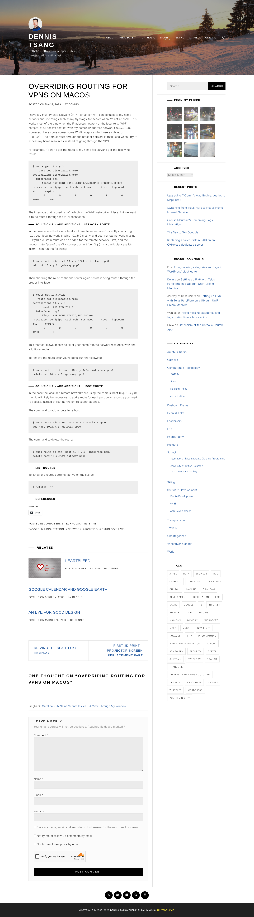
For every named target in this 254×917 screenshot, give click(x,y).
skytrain (175, 659)
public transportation (185, 643)
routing (91, 529)
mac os (204, 612)
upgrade (175, 682)
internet (214, 604)
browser (201, 573)
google (189, 604)
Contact (211, 37)
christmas (214, 581)
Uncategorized (176, 536)
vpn (123, 529)
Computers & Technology (63, 523)
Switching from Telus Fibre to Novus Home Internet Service (195, 210)
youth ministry (180, 698)
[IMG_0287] (174, 115)
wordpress (195, 690)
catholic (175, 581)
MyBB (173, 503)
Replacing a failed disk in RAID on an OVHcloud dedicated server (191, 242)
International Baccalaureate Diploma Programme (197, 458)
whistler (175, 690)
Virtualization (177, 396)
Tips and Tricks (178, 388)
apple (173, 573)
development (178, 597)
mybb (173, 628)
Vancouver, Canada (179, 544)
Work (170, 551)
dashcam (209, 589)
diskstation (55, 529)
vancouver (194, 682)
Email (38, 795)
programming (207, 636)
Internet (91, 523)
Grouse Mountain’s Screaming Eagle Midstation (190, 222)
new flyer (203, 628)
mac (190, 612)
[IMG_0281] (207, 115)
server (212, 651)
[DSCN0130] (207, 150)
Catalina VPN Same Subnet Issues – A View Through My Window (84, 706)
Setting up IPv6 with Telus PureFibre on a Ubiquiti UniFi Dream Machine (191, 284)
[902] (191, 115)
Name (39, 779)
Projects (126, 37)
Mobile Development (182, 496)
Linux (173, 381)
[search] (223, 37)
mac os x (175, 620)
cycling (191, 589)
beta (186, 573)
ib (201, 604)
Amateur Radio (176, 352)
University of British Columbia (186, 465)
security (195, 651)
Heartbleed (77, 561)
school (211, 643)
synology (109, 529)
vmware (213, 682)
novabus (175, 636)
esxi (217, 597)
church (175, 589)
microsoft (211, 620)
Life (169, 428)
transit (212, 659)
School (171, 452)
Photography (175, 436)
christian (194, 581)
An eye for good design (54, 612)
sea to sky (176, 651)
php (189, 636)
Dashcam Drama (178, 405)
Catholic (148, 37)
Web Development (180, 510)
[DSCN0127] (191, 150)
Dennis (74, 104)
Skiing (180, 37)
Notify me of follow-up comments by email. (65, 835)
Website (39, 811)
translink (176, 667)
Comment (41, 735)
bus (215, 573)
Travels (195, 37)
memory (192, 620)
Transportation (176, 520)
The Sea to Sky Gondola (182, 232)
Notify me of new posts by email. (58, 844)
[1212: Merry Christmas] (174, 150)
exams (173, 604)
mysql (187, 628)
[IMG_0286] (174, 132)
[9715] (191, 132)
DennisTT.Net (175, 413)
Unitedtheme (165, 910)
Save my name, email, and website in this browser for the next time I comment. (88, 827)
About (110, 37)
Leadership (174, 421)
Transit (165, 37)
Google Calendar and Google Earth (68, 589)
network (74, 529)
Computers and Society (184, 471)
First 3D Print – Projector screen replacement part (125, 650)
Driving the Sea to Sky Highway (55, 650)
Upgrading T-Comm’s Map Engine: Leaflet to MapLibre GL (196, 198)
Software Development (182, 490)
